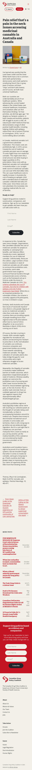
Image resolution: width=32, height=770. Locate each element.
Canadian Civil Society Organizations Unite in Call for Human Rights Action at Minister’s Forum (13, 603)
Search (10, 9)
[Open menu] (28, 4)
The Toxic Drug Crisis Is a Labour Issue (11, 584)
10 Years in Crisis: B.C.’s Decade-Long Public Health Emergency (11, 614)
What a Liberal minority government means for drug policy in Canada (11, 574)
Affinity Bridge (13, 767)
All (20, 68)
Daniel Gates (14, 68)
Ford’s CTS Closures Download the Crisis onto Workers (12, 593)
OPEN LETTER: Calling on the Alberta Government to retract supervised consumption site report (23, 507)
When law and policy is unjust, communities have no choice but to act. (11, 563)
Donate (19, 9)
